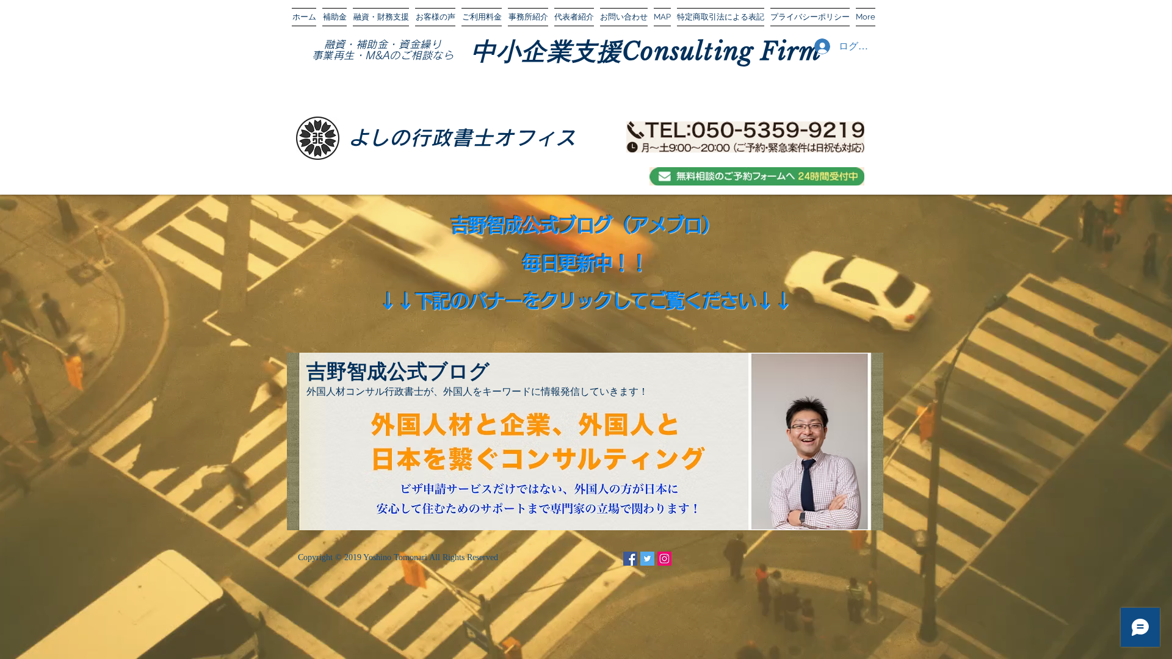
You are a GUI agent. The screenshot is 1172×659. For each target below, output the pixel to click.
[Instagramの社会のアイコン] (664, 559)
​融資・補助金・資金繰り (382, 44)
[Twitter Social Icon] (647, 559)
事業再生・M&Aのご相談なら (383, 55)
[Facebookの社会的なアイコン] (630, 559)
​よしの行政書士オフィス (462, 138)
